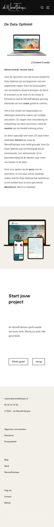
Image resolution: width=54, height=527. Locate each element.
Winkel (7, 503)
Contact (7, 496)
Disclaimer (9, 435)
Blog (6, 460)
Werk (6, 466)
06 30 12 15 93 (11, 405)
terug (39, 361)
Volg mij (7, 490)
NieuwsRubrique (11, 472)
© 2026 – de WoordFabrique (17, 411)
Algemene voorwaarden (15, 429)
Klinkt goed (18, 361)
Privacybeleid (10, 441)
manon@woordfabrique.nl (16, 398)
